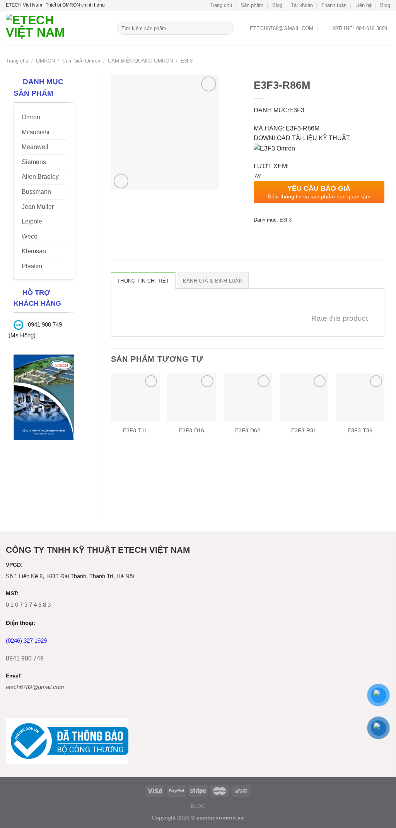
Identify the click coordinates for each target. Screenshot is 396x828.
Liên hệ (363, 5)
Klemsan (34, 251)
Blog (277, 5)
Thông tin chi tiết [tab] (143, 281)
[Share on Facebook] (260, 237)
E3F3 (187, 61)
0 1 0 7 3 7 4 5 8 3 (28, 604)
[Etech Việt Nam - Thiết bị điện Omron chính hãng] (56, 28)
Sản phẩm (252, 5)
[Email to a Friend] (288, 237)
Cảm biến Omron (81, 61)
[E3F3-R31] (304, 397)
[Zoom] (121, 181)
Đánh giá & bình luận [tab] (212, 281)
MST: (12, 593)
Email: (14, 676)
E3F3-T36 (360, 430)
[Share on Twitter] (274, 237)
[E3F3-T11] (135, 397)
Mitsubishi (36, 132)
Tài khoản (302, 5)
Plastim (32, 266)
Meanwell (35, 147)
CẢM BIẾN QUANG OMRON (140, 61)
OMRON (45, 61)
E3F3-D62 (247, 430)
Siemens (34, 162)
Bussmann (36, 191)
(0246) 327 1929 (26, 640)
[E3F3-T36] (360, 397)
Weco (30, 236)
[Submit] (226, 28)
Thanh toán (333, 5)
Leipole (32, 221)
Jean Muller (38, 206)
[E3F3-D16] (191, 397)
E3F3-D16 (191, 430)
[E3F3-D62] (248, 397)
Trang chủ (221, 5)
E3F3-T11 (135, 430)
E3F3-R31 (303, 430)
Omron (31, 117)
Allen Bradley (40, 176)
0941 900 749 (25, 658)
